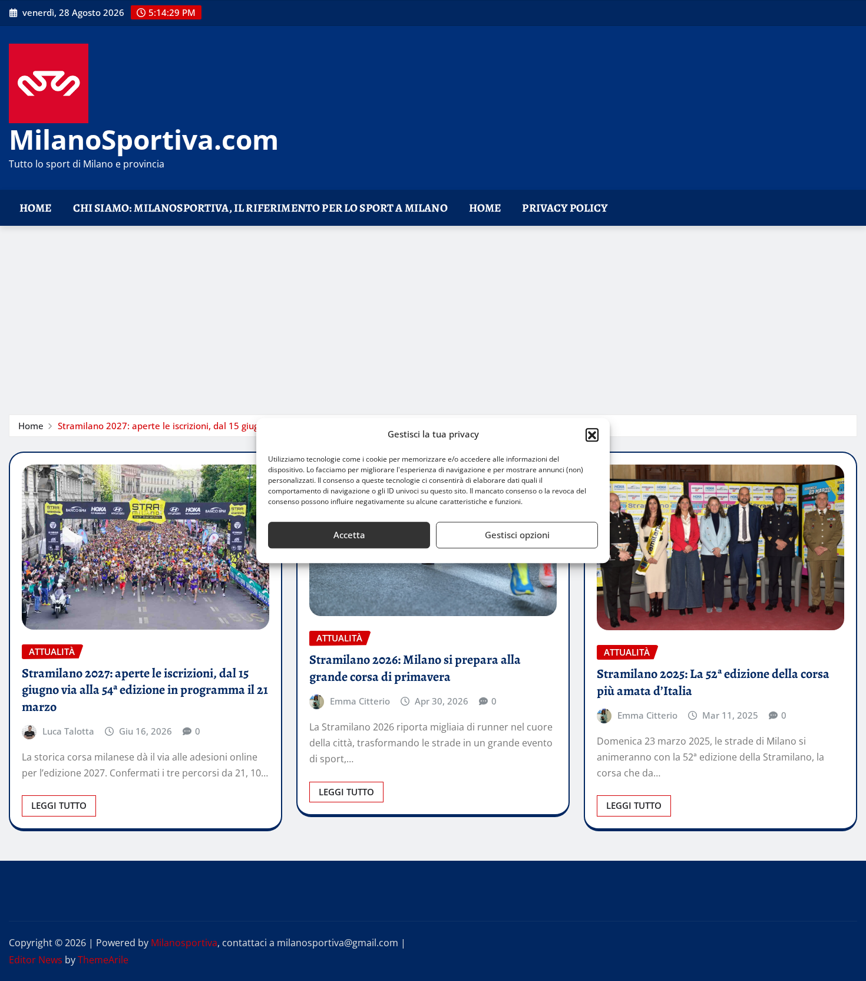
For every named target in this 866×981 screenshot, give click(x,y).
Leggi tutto (59, 805)
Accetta (349, 535)
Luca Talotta (68, 731)
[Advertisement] (433, 314)
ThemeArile (103, 959)
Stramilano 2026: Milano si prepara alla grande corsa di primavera (415, 668)
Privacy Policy (564, 208)
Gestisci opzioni (517, 535)
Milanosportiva (184, 942)
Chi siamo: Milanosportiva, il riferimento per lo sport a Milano (260, 208)
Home (35, 208)
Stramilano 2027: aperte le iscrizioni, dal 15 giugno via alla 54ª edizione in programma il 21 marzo (145, 690)
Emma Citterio (360, 701)
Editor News (35, 959)
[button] (592, 434)
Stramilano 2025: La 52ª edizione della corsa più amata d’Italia (713, 682)
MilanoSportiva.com (144, 139)
